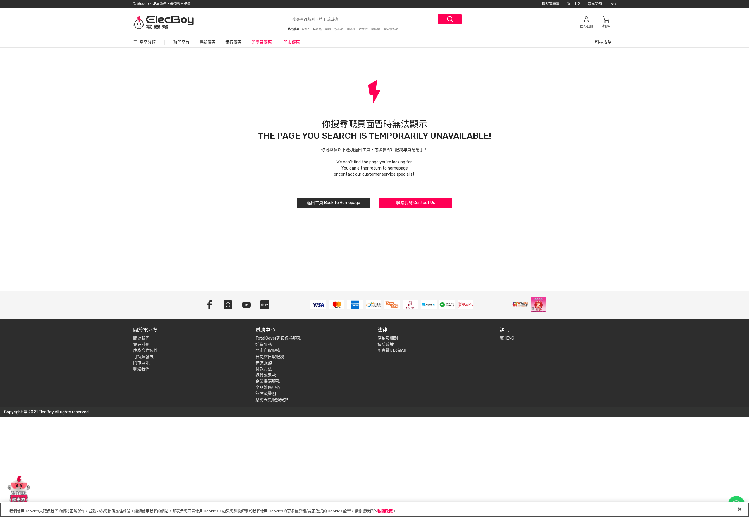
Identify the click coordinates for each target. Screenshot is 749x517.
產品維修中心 (267, 387)
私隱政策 (385, 344)
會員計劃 (141, 344)
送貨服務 (263, 344)
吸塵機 (376, 29)
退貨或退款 (265, 375)
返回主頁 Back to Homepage (333, 202)
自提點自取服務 (269, 356)
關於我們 (141, 338)
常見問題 (595, 4)
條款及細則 (387, 338)
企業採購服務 (267, 381)
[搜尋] (450, 19)
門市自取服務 (267, 350)
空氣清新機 (391, 29)
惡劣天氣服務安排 (271, 399)
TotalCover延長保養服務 (278, 338)
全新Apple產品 (312, 29)
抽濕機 (351, 29)
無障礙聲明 (265, 393)
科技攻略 (603, 42)
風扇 (328, 29)
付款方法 (263, 369)
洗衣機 (339, 29)
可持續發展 (143, 356)
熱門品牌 (181, 42)
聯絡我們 (141, 369)
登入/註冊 (586, 26)
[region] (374, 509)
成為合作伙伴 (145, 350)
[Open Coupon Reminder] (18, 490)
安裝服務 (263, 362)
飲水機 (363, 29)
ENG (612, 4)
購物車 (606, 26)
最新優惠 (207, 42)
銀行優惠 (233, 42)
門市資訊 (141, 362)
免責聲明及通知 (391, 350)
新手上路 (574, 4)
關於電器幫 (551, 4)
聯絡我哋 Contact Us (415, 202)
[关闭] (739, 509)
